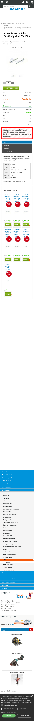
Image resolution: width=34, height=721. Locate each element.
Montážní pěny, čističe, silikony (12, 546)
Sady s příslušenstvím (9, 538)
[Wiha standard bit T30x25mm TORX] (25, 246)
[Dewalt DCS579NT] (17, 641)
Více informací (28, 702)
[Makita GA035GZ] (17, 660)
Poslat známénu (8, 151)
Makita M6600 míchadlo (17, 672)
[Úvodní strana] (6, 3)
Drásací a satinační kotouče (11, 509)
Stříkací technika (7, 481)
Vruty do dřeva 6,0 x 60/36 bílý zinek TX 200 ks (17, 198)
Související (6, 145)
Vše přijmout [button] (8, 715)
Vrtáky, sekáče (7, 520)
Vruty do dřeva (7, 557)
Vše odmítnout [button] (24, 715)
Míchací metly (7, 533)
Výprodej (4, 588)
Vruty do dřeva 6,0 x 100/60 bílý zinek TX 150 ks (8, 233)
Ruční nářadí (5, 484)
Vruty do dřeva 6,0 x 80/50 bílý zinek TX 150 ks (25, 198)
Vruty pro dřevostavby (9, 554)
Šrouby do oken (7, 567)
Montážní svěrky (8, 536)
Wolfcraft (5, 585)
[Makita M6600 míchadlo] (17, 679)
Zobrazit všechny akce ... (8, 691)
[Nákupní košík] (31, 3)
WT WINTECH (27, 95)
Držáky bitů (6, 495)
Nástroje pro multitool (9, 514)
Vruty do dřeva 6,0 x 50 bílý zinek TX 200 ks (8, 198)
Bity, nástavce (7, 493)
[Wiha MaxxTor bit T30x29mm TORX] (8, 281)
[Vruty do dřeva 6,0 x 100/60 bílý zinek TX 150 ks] (8, 246)
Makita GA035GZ (17, 653)
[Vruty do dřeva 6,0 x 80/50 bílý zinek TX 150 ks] (25, 211)
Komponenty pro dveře (8, 579)
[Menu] (2, 2)
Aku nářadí (5, 472)
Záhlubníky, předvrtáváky (10, 522)
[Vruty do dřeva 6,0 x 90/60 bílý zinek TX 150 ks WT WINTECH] (17, 60)
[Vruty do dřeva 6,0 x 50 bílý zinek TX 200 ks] (8, 211)
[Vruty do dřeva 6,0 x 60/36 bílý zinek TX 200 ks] (17, 211)
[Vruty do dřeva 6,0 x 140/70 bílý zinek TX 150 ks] (17, 246)
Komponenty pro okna (8, 582)
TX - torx (6, 560)
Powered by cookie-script (7, 719)
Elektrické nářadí (7, 475)
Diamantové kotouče (9, 501)
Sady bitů (6, 498)
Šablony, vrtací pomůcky (10, 525)
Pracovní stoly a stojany (10, 541)
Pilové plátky (7, 512)
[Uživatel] (23, 3)
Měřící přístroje (6, 487)
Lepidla (5, 549)
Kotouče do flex (7, 504)
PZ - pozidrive (7, 562)
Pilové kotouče (7, 506)
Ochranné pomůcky (8, 570)
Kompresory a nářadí (8, 478)
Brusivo (4, 573)
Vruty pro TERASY (8, 564)
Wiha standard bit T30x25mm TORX (25, 233)
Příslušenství (6, 490)
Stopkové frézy (7, 517)
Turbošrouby (7, 552)
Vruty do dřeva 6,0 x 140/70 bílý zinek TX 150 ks (17, 233)
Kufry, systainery (8, 544)
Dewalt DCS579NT (16, 634)
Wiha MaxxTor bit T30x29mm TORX (8, 267)
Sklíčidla (5, 528)
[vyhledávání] (27, 3)
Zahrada (4, 576)
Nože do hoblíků (7, 530)
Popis (4, 142)
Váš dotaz (6, 148)
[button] (17, 712)
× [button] (32, 695)
